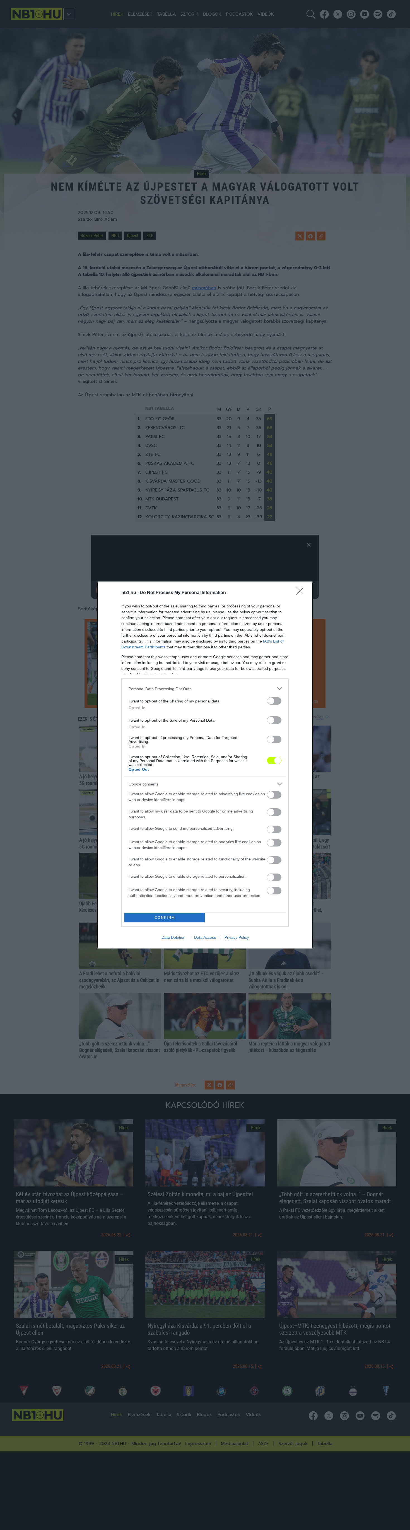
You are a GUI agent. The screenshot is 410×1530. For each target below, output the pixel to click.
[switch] (274, 701)
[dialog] (205, 765)
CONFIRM (165, 918)
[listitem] (205, 689)
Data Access (205, 937)
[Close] (301, 593)
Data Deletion (173, 937)
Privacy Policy (237, 937)
